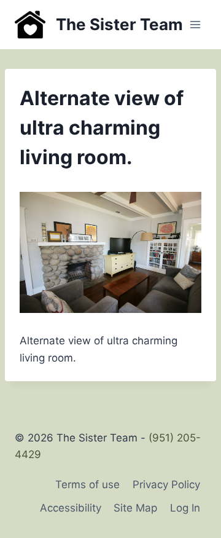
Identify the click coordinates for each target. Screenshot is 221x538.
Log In (185, 508)
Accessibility (70, 508)
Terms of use (87, 484)
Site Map (135, 508)
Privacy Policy (166, 484)
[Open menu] (195, 24)
